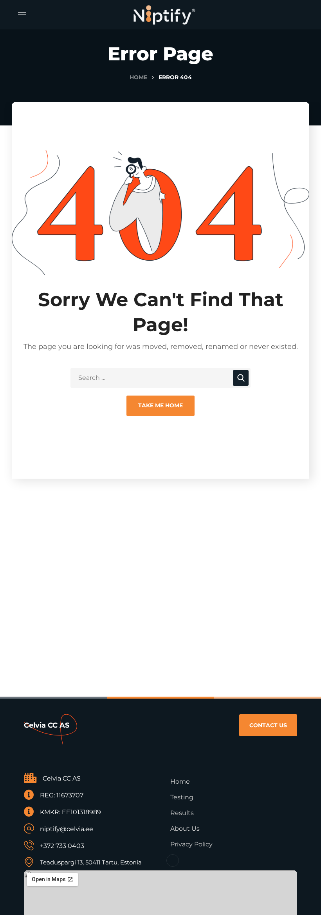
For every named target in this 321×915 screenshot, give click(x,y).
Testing (181, 797)
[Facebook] (172, 860)
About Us (185, 828)
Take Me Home (160, 405)
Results (182, 813)
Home (138, 77)
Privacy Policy (191, 844)
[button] (268, 725)
